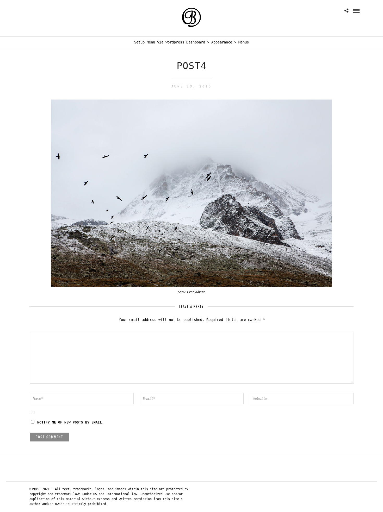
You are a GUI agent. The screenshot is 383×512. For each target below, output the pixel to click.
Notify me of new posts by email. (70, 422)
